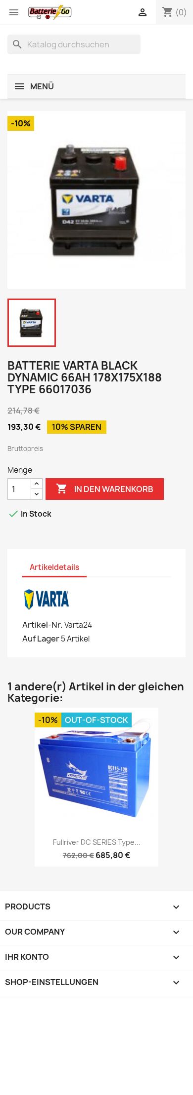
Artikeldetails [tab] (54, 567)
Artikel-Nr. (42, 625)
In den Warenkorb (104, 488)
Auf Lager (40, 638)
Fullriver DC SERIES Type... (97, 842)
